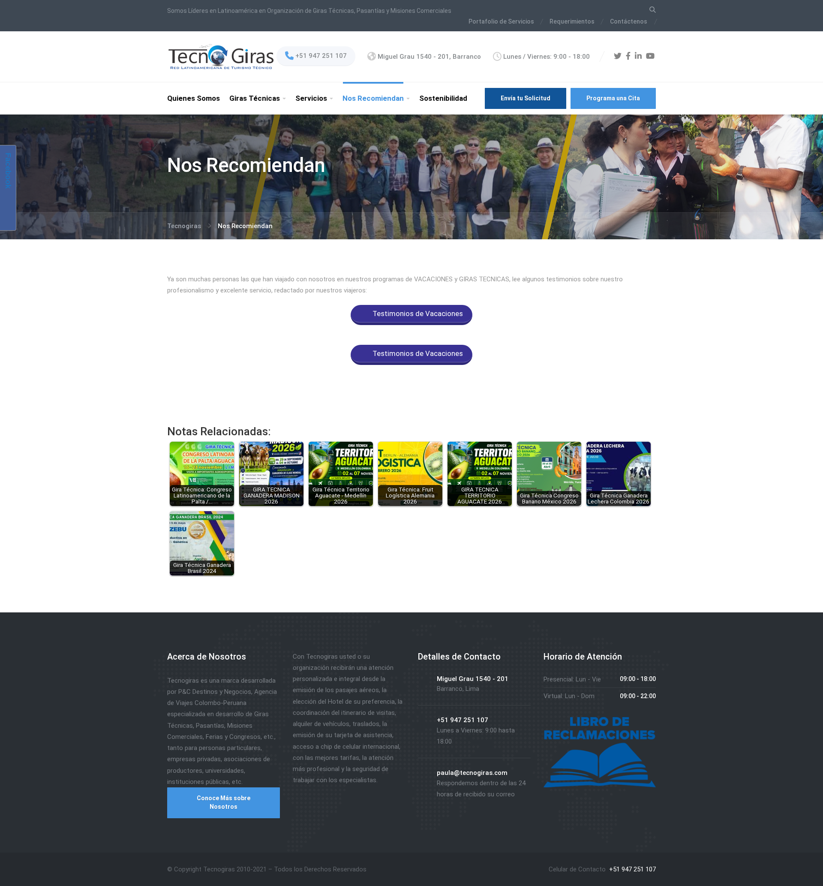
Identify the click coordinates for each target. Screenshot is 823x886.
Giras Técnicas (254, 98)
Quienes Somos (193, 98)
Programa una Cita (613, 98)
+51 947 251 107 (631, 869)
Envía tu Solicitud (525, 98)
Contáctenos (628, 21)
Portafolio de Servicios (501, 21)
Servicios (311, 98)
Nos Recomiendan (373, 98)
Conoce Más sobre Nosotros (223, 802)
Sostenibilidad (443, 98)
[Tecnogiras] (221, 56)
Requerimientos (572, 21)
